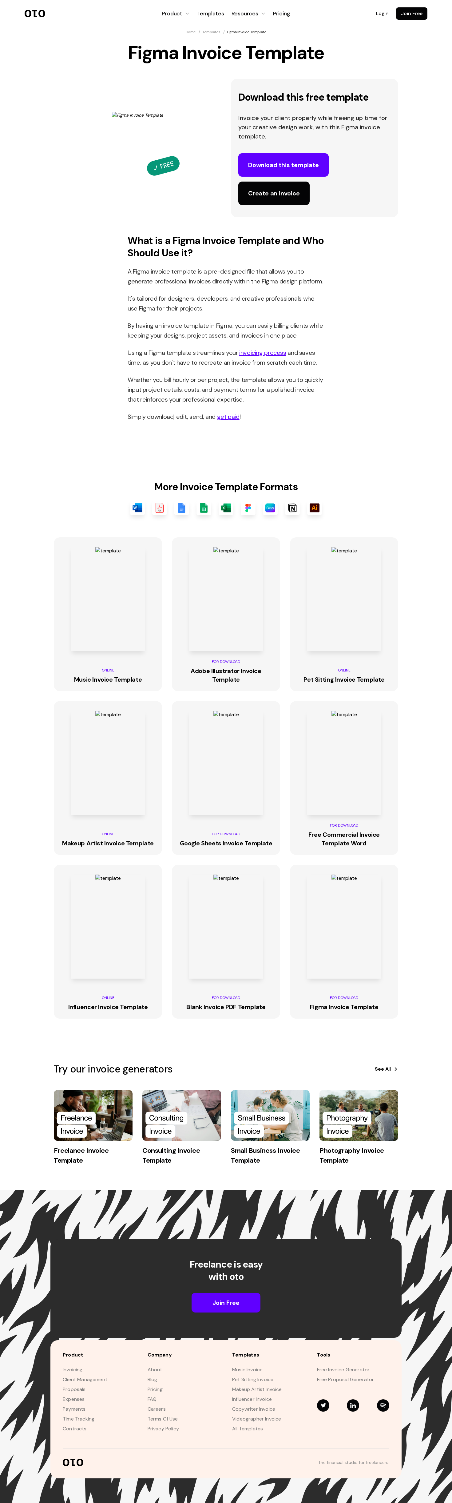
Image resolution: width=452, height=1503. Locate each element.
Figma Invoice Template (246, 32)
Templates (210, 13)
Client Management (85, 1379)
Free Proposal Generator (345, 1379)
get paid (228, 417)
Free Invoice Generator (343, 1369)
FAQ (152, 1399)
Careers (157, 1409)
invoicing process (262, 353)
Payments (74, 1409)
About (155, 1369)
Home (191, 32)
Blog (152, 1379)
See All (383, 1069)
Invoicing (73, 1369)
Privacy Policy (163, 1428)
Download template (283, 165)
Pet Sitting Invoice (252, 1379)
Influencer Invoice (252, 1399)
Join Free (411, 13)
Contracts (75, 1428)
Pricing (281, 13)
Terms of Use (163, 1419)
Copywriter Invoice (253, 1409)
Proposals (74, 1389)
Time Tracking (78, 1419)
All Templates (247, 1428)
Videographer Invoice (256, 1419)
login (382, 13)
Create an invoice (274, 193)
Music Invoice (247, 1369)
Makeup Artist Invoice (257, 1389)
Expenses (74, 1399)
